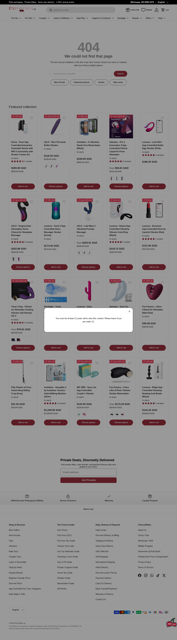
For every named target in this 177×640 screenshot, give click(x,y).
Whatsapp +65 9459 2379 (142, 2)
